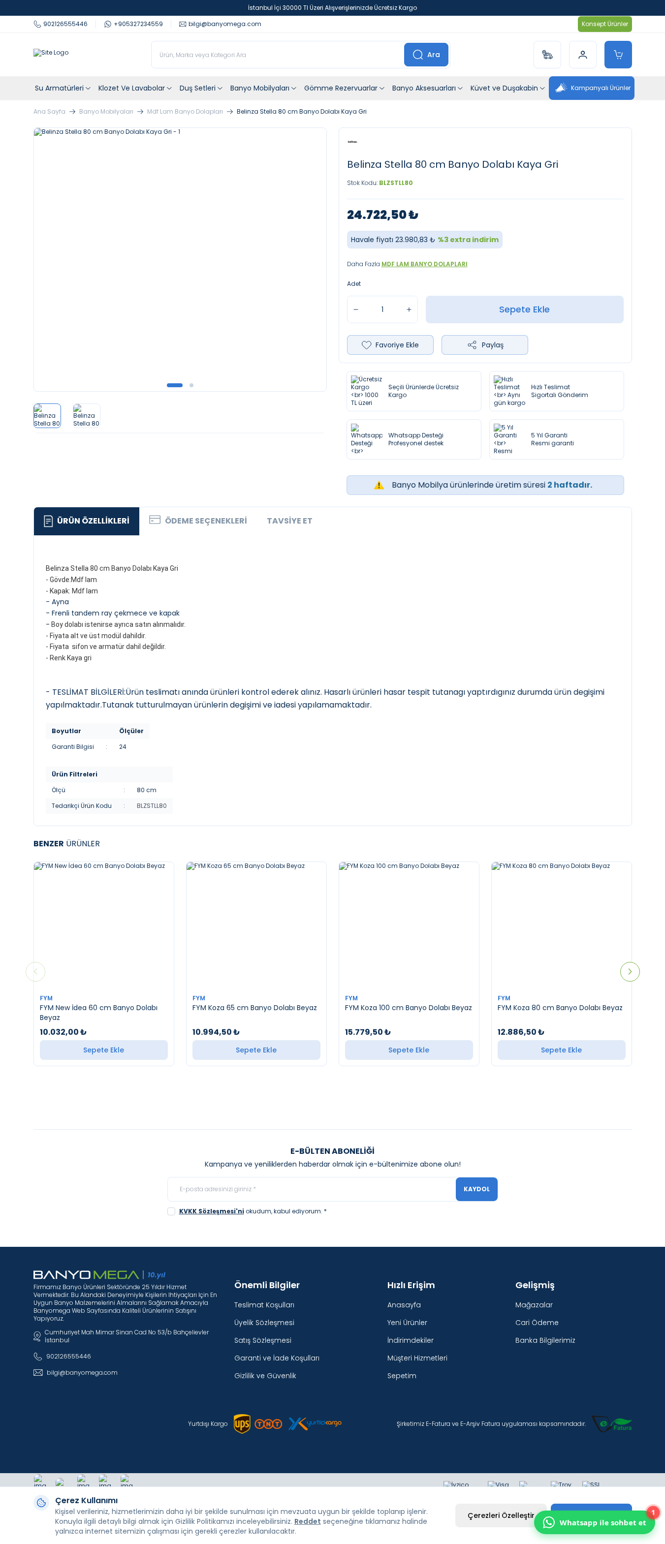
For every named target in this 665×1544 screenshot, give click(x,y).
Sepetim (401, 1376)
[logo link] (50, 55)
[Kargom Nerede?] (547, 54)
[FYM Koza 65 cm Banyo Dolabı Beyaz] (256, 925)
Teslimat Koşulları (264, 1305)
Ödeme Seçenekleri (206, 520)
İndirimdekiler (410, 1340)
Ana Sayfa (49, 112)
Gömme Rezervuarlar (341, 88)
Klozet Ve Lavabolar (131, 88)
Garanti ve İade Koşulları (276, 1358)
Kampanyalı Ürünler (601, 88)
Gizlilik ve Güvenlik (265, 1376)
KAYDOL (477, 1189)
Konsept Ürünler (605, 24)
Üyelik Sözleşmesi (264, 1323)
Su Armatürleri (59, 88)
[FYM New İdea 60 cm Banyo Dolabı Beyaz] (104, 925)
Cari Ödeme (537, 1323)
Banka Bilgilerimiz (545, 1340)
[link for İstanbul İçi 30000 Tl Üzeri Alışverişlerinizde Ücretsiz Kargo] (332, 8)
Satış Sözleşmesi (262, 1340)
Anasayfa (404, 1305)
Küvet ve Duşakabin (504, 88)
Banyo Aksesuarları (424, 88)
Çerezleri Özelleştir (501, 1515)
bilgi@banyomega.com (82, 1372)
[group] (180, 259)
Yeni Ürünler (407, 1323)
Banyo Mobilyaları (259, 88)
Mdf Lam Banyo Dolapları (185, 112)
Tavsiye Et (290, 520)
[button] (175, 385)
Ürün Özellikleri (93, 520)
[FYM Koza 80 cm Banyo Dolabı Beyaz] (562, 925)
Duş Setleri (198, 88)
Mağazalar (534, 1305)
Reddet (307, 1521)
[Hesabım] (583, 55)
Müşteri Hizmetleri (417, 1358)
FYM (47, 998)
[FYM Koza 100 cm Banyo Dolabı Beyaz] (409, 925)
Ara (433, 55)
